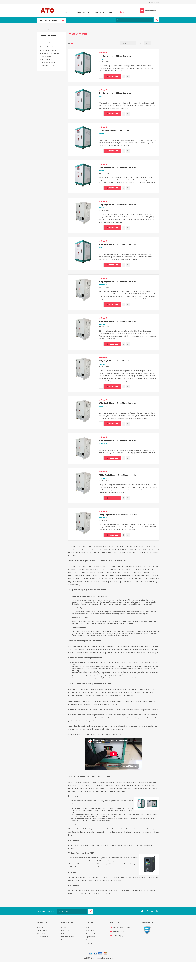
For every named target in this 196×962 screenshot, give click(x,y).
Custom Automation (92, 940)
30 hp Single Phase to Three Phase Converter (117, 281)
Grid (69, 43)
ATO (38, 30)
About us (40, 927)
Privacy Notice (41, 933)
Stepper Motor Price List (50, 47)
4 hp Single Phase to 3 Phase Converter (115, 56)
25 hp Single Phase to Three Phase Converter (117, 244)
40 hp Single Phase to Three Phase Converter (117, 321)
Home (66, 12)
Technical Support (81, 12)
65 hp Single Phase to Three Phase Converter (117, 403)
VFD (92, 890)
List (72, 43)
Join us (63, 933)
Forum (63, 940)
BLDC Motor (90, 930)
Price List (89, 943)
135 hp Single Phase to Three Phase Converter (118, 514)
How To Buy (99, 12)
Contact (112, 12)
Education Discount (67, 937)
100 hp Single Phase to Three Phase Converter (118, 475)
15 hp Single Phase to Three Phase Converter (117, 167)
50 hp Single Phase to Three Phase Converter (117, 361)
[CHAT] (123, 12)
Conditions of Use (43, 937)
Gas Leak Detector (48, 59)
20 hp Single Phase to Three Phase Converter (117, 204)
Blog (87, 927)
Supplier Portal (90, 937)
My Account (155, 2)
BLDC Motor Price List (49, 62)
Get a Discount (91, 933)
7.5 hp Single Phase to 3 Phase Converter (115, 130)
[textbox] (134, 20)
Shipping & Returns (43, 930)
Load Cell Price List (48, 65)
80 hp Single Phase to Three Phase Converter (117, 440)
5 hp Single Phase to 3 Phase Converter (115, 93)
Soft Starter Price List (49, 50)
